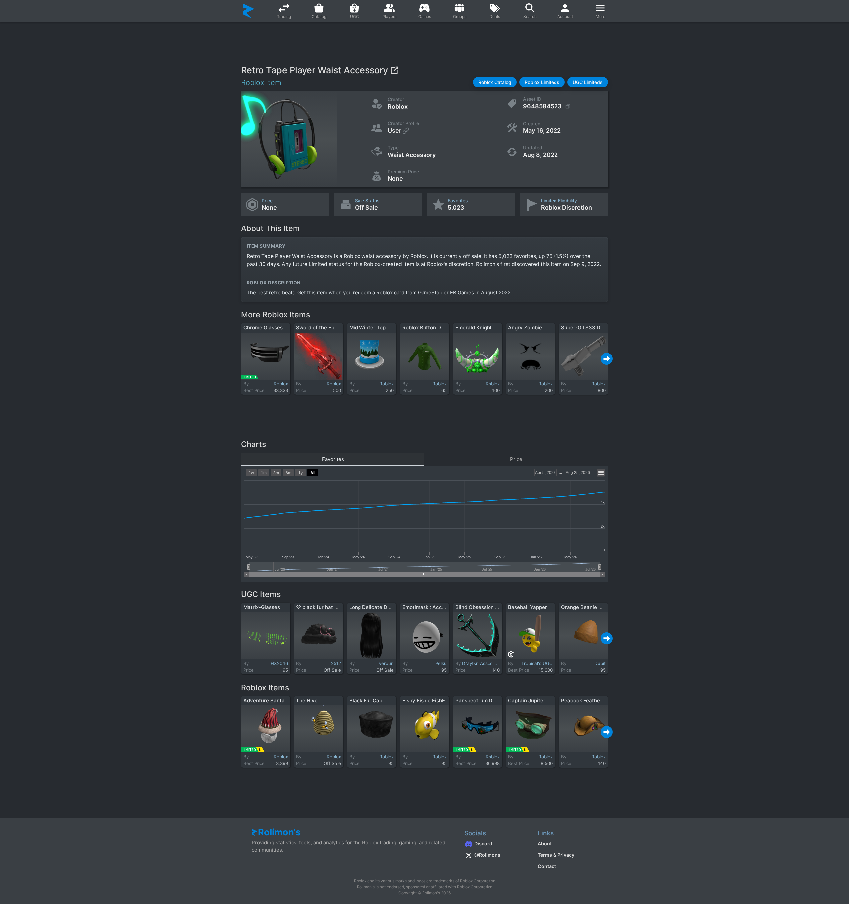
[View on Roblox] (394, 70)
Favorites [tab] (333, 459)
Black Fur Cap (365, 700)
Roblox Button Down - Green (436, 327)
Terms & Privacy (556, 855)
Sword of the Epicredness (327, 327)
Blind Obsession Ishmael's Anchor (495, 607)
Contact (547, 866)
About (545, 843)
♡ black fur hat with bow (326, 607)
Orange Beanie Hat (584, 607)
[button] (495, 82)
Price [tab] (516, 459)
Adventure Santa (264, 700)
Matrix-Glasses (261, 607)
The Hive (307, 700)
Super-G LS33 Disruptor (590, 327)
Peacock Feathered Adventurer (599, 700)
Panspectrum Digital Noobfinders (495, 700)
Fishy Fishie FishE (423, 700)
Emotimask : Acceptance (432, 607)
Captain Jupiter (526, 700)
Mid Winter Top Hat (372, 327)
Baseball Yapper (527, 607)
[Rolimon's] (248, 11)
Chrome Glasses (263, 327)
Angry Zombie (525, 327)
